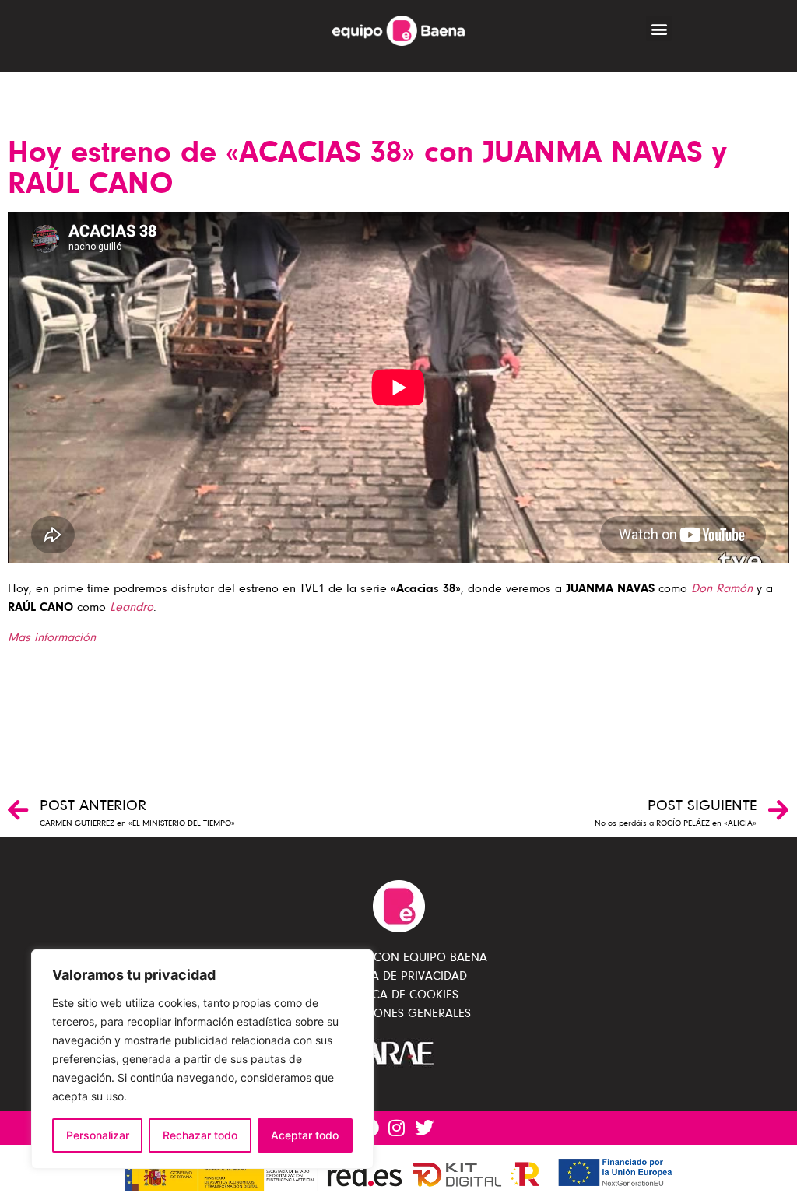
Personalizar (97, 1135)
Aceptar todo (305, 1135)
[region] (202, 1059)
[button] (659, 28)
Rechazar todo (200, 1135)
